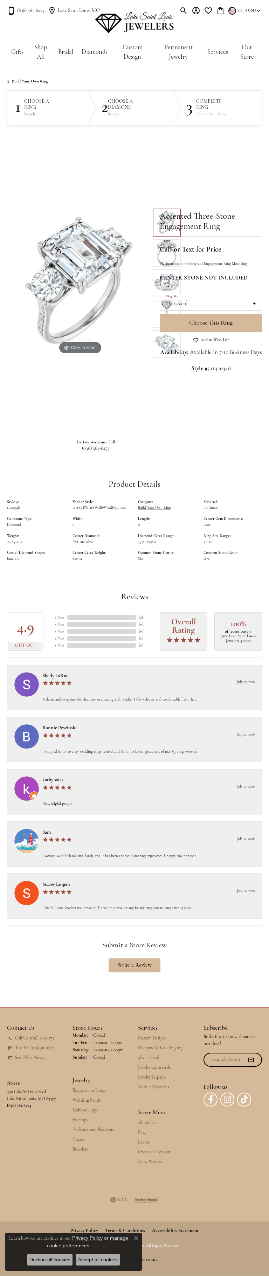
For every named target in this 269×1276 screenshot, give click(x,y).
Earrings (80, 1120)
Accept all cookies (98, 1259)
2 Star (59, 638)
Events (144, 1142)
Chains (79, 1139)
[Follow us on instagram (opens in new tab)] (227, 1100)
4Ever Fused (148, 1058)
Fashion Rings (85, 1110)
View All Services (153, 1087)
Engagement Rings (89, 1090)
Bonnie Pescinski (59, 728)
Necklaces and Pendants (93, 1130)
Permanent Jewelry (178, 52)
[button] (183, 10)
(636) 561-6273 (96, 448)
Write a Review (134, 965)
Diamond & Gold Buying (160, 1048)
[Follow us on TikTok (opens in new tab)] (244, 1100)
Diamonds (95, 52)
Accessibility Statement (175, 1230)
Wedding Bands (87, 1100)
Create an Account (154, 1152)
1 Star (59, 645)
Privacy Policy (87, 1238)
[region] (80, 283)
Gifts (17, 52)
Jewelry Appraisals (154, 1067)
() (141, 617)
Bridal (66, 52)
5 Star (59, 617)
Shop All (40, 52)
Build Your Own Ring (30, 81)
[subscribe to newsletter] (250, 1059)
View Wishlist (150, 1162)
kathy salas (52, 780)
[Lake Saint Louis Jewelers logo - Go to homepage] (134, 22)
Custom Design (133, 52)
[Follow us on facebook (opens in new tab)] (211, 1100)
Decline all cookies (49, 1259)
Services (217, 52)
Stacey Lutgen (56, 884)
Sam (46, 832)
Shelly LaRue (55, 676)
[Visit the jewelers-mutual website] (146, 1200)
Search (29, 114)
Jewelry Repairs (152, 1077)
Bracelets (80, 1149)
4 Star (59, 624)
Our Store (247, 52)
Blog (142, 1132)
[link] (25, 10)
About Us (146, 1123)
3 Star (59, 631)
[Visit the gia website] (118, 1200)
